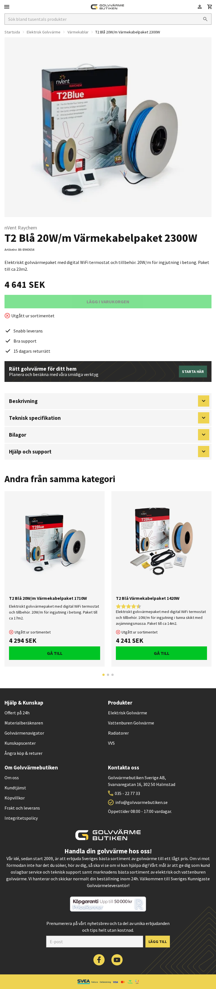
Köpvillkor (14, 798)
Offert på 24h (17, 712)
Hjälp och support (30, 451)
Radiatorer (118, 733)
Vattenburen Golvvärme (131, 723)
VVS (111, 743)
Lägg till (157, 941)
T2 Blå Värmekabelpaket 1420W (147, 598)
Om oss (11, 777)
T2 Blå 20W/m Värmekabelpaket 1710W (48, 598)
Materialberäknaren (23, 723)
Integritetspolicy (21, 818)
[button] (210, 7)
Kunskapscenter (20, 743)
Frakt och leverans (22, 808)
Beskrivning (23, 401)
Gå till (54, 653)
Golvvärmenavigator (24, 733)
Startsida (12, 32)
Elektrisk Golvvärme (43, 32)
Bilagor (17, 434)
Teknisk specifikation (35, 417)
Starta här (193, 371)
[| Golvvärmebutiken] (107, 7)
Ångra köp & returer (23, 753)
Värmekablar (78, 32)
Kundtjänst (15, 787)
